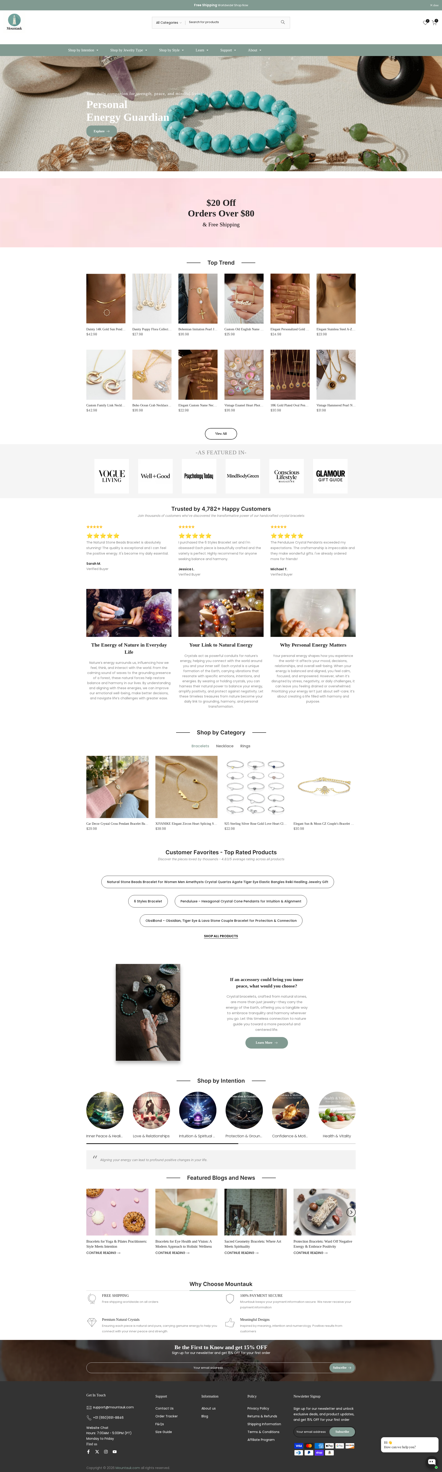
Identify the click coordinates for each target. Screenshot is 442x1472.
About (252, 50)
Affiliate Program (261, 1440)
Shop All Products (221, 936)
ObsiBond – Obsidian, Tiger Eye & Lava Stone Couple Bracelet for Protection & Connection (221, 920)
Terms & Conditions (263, 1432)
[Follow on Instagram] (106, 1451)
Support (226, 50)
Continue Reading (101, 1253)
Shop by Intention (81, 50)
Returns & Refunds (262, 1416)
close (9, 5)
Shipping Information (264, 1424)
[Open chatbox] (431, 1462)
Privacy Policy (258, 1408)
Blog (204, 1416)
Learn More (264, 1042)
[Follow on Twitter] (97, 1451)
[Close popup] (433, 1441)
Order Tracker (166, 1416)
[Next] (351, 1212)
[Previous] (91, 1212)
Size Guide (163, 1432)
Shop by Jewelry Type (126, 50)
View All (221, 433)
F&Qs (159, 1424)
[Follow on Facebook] (88, 1451)
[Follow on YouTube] (115, 1451)
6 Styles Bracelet (148, 901)
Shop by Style (169, 50)
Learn (200, 50)
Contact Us (164, 1408)
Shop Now (241, 5)
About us (208, 1408)
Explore (99, 131)
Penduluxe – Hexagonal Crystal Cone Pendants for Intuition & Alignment (240, 901)
